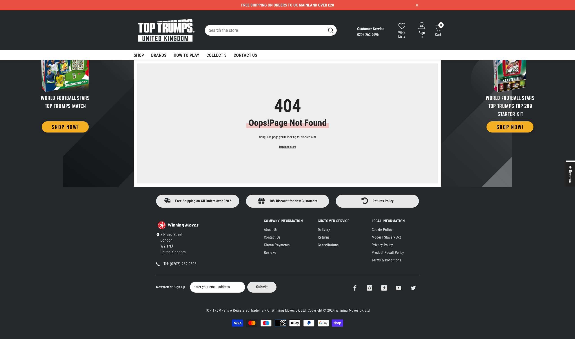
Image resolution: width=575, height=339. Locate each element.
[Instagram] (369, 287)
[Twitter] (413, 287)
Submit (262, 287)
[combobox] (265, 30)
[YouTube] (398, 287)
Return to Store (287, 146)
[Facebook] (354, 287)
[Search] (271, 30)
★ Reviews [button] (570, 174)
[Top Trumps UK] (65, 83)
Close (417, 5)
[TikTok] (384, 287)
